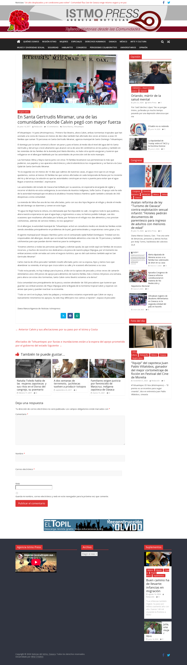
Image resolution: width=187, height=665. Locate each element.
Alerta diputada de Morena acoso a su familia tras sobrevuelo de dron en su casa (158, 258)
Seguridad (53, 47)
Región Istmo (49, 41)
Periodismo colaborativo (103, 47)
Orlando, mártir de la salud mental (146, 97)
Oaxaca (112, 41)
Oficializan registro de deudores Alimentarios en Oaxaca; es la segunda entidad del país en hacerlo (158, 301)
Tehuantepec (79, 126)
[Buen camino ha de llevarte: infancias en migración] (158, 553)
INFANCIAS (146, 194)
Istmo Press (151, 102)
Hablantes (67, 47)
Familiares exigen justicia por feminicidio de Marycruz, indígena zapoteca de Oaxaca (105, 385)
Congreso (81, 47)
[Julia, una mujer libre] (153, 622)
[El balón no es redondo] (138, 125)
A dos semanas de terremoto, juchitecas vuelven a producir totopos (70, 383)
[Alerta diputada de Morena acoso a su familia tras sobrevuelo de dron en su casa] (138, 253)
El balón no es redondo (158, 126)
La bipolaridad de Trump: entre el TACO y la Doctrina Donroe (158, 143)
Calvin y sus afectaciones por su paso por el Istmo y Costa (56, 329)
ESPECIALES (76, 41)
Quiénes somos (31, 41)
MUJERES (64, 41)
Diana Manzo (68, 126)
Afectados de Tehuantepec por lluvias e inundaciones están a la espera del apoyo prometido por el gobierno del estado (70, 343)
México (123, 41)
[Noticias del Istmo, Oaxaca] (93, 18)
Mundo (159, 570)
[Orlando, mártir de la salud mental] (150, 63)
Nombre (20, 453)
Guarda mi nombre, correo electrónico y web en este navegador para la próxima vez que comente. (62, 496)
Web (17, 483)
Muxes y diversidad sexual (30, 47)
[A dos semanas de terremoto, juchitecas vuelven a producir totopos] (70, 360)
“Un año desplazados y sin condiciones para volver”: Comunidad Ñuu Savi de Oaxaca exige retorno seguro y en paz (75, 2)
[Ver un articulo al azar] (169, 41)
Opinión (143, 47)
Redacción (38, 126)
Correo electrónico (25, 469)
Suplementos (159, 575)
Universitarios (128, 47)
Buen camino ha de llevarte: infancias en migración (157, 585)
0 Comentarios (52, 126)
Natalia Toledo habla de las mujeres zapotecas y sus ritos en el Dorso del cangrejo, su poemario (31, 385)
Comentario (21, 414)
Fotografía (144, 355)
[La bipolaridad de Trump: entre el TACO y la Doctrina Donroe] (138, 139)
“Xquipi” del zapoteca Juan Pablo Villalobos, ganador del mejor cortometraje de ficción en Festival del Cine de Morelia (149, 370)
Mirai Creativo (37, 656)
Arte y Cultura (138, 41)
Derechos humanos (95, 41)
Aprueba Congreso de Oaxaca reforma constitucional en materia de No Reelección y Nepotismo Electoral (149, 279)
